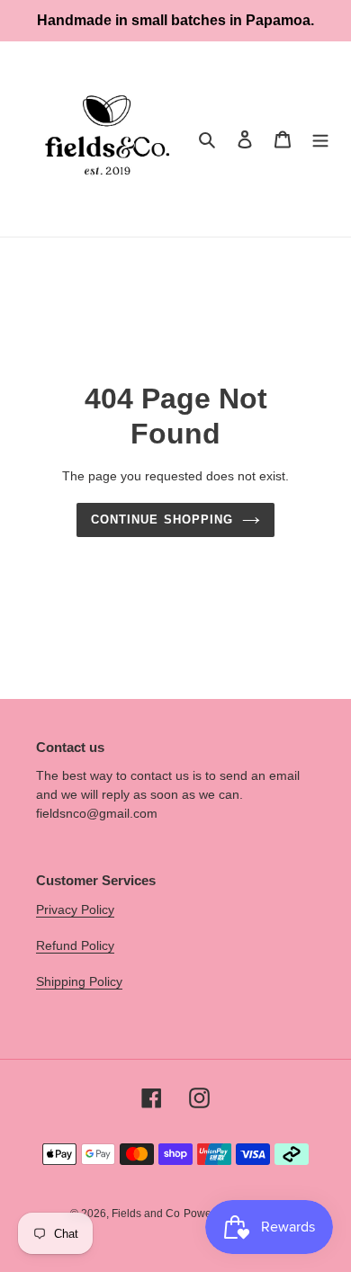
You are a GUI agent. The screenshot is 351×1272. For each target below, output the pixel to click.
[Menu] (320, 139)
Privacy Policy (75, 909)
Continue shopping (162, 519)
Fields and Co (146, 1213)
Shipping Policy (79, 981)
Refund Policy (75, 945)
